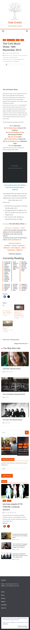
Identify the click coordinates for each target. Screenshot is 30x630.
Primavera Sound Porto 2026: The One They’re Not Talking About (20, 536)
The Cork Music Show (7, 59)
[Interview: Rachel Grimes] (15, 353)
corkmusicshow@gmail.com (14, 239)
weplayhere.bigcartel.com (11, 105)
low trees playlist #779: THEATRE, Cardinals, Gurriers (13, 507)
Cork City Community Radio (14, 187)
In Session (23, 444)
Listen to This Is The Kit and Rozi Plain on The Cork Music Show (14, 450)
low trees (15, 22)
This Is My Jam (15, 248)
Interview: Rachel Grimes (12, 369)
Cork (4, 40)
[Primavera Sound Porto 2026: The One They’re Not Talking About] (6, 537)
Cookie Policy (5, 623)
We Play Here (16, 61)
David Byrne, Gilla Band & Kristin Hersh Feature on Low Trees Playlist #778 (19, 555)
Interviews (4, 604)
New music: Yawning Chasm (11, 339)
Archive (4, 444)
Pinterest (21, 245)
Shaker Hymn (6, 57)
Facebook (16, 228)
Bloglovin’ (20, 250)
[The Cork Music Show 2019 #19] (15, 378)
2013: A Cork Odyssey (6, 327)
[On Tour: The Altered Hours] (15, 404)
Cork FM (6, 55)
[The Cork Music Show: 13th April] (8, 307)
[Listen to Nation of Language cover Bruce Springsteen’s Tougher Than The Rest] (6, 547)
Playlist (9, 501)
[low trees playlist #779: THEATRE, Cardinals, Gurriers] (15, 491)
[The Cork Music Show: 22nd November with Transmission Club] (19, 307)
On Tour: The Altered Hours (12, 420)
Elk (9, 55)
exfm (23, 248)
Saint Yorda (24, 55)
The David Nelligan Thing (18, 59)
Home (2, 592)
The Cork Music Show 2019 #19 (14, 394)
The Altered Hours (14, 57)
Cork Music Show (10, 40)
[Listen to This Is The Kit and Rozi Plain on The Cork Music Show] (15, 437)
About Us (3, 608)
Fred (11, 55)
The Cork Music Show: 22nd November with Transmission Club (19, 313)
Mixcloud (15, 189)
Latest (17, 40)
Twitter (23, 228)
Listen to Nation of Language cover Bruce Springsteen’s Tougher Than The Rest (19, 546)
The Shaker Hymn (11, 128)
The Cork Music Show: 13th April (7, 311)
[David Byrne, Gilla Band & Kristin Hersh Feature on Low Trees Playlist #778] (6, 556)
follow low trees (7, 476)
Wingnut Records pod (20, 343)
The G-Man (16, 53)
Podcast (19, 55)
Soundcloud (11, 250)
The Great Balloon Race (8, 61)
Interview (15, 55)
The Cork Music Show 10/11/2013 (14, 185)
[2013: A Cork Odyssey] (8, 323)
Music (22, 40)
